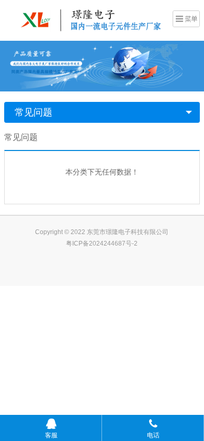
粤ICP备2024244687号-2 (102, 243)
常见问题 (33, 112)
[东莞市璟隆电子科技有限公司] (85, 19)
